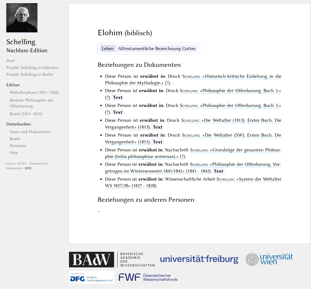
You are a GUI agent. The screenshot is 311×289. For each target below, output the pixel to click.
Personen (18, 145)
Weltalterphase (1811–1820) (34, 92)
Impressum (14, 168)
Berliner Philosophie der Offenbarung (31, 103)
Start (10, 60)
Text (117, 97)
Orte (14, 152)
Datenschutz (38, 163)
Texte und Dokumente (30, 131)
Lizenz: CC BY (16, 163)
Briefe (15, 138)
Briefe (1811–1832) (26, 113)
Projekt (32, 67)
